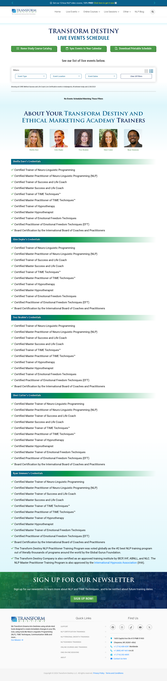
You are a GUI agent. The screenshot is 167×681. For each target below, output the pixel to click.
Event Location (59, 76)
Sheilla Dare (33, 150)
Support (64, 626)
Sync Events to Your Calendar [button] (86, 48)
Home (58, 11)
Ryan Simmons (133, 150)
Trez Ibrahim (83, 150)
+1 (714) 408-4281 (121, 646)
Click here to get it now (104, 3)
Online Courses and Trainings (74, 647)
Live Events (71, 11)
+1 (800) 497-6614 (121, 651)
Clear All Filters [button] (136, 76)
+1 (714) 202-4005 (121, 655)
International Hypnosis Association (115, 562)
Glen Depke (58, 150)
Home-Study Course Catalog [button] (36, 48)
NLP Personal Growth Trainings (75, 637)
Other (126, 11)
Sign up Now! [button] (83, 598)
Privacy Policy (98, 673)
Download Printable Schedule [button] (135, 48)
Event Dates (93, 76)
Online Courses (90, 11)
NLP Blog (139, 11)
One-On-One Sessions (70, 652)
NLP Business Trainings (71, 642)
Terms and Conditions (114, 673)
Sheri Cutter (108, 150)
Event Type (22, 76)
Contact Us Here (120, 659)
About (63, 657)
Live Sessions (110, 11)
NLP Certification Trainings (73, 632)
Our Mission (16, 640)
